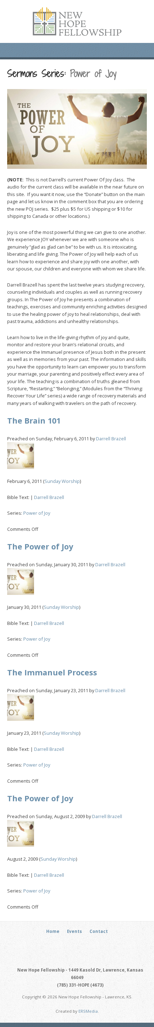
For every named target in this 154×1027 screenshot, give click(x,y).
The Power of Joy (40, 546)
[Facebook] (73, 945)
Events (74, 931)
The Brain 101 (34, 420)
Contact (99, 931)
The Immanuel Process (52, 672)
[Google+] (81, 945)
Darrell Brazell (111, 438)
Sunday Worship (62, 481)
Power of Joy (36, 513)
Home (52, 931)
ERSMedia (88, 1011)
